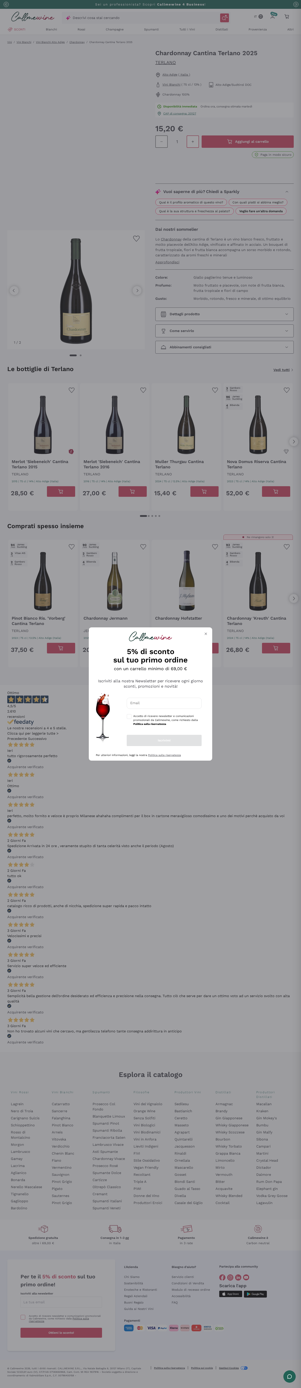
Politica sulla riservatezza (164, 755)
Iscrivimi (164, 740)
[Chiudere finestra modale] (206, 634)
